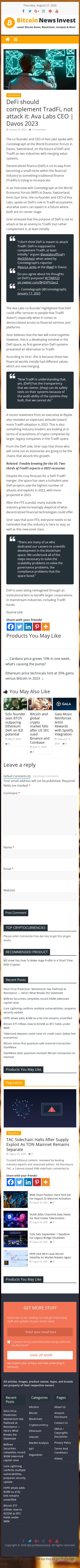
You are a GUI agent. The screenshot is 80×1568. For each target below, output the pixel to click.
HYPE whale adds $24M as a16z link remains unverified (38, 1018)
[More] (46, 627)
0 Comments (39, 129)
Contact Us (61, 1423)
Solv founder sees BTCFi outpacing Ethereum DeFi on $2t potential (15, 724)
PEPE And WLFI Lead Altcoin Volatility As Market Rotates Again (50, 1255)
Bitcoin (33, 1413)
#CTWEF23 (52, 278)
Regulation (13, 1133)
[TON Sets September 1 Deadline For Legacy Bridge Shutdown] (16, 1232)
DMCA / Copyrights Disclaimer (61, 1432)
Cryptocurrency (38, 1425)
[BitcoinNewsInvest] (8, 39)
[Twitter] (19, 627)
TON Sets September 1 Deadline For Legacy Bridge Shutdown (50, 1236)
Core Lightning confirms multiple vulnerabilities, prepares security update (14, 1474)
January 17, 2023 (28, 293)
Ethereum (35, 1431)
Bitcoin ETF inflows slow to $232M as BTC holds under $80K (13, 1513)
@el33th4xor (26, 259)
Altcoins (34, 1407)
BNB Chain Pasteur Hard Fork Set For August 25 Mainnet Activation (50, 1196)
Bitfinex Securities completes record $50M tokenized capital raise (14, 1452)
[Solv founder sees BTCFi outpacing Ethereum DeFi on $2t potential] (15, 700)
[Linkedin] (28, 627)
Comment (12, 793)
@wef (50, 267)
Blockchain (13, 95)
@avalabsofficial (51, 254)
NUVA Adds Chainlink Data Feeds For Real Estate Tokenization (50, 1216)
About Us (60, 1407)
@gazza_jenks (27, 267)
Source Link (14, 612)
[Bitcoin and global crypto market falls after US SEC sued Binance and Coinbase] (40, 700)
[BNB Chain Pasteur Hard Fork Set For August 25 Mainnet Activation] (16, 1193)
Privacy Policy (62, 1442)
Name (9, 847)
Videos (58, 1458)
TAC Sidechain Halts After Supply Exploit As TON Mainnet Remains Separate (37, 1144)
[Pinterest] (37, 627)
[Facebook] (11, 627)
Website (9, 890)
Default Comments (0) (17, 776)
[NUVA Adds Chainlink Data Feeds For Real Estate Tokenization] (16, 1212)
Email (9, 869)
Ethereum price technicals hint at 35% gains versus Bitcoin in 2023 (39, 676)
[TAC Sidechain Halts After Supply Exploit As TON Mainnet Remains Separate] (40, 1091)
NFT (31, 1449)
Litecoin (34, 1437)
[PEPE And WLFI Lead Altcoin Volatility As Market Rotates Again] (16, 1252)
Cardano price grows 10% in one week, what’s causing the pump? (37, 661)
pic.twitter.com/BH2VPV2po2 (37, 282)
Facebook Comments (46, 776)
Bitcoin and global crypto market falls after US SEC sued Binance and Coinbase (39, 728)
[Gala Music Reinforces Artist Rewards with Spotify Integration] (64, 700)
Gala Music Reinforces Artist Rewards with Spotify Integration (64, 724)
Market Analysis (39, 1443)
